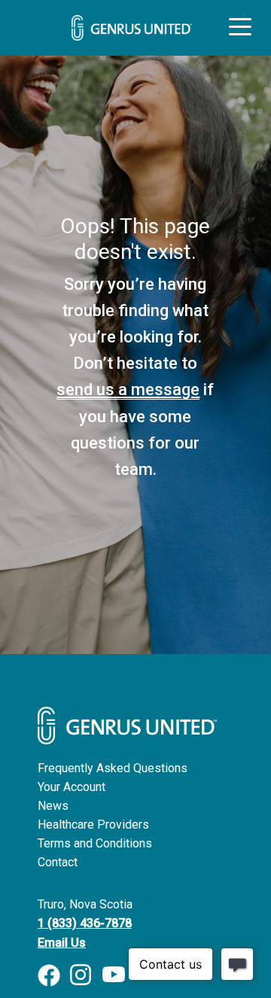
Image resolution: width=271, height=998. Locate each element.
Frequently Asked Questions (112, 768)
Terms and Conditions (95, 843)
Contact (58, 862)
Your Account (71, 787)
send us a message (127, 389)
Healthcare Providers (93, 824)
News (53, 806)
